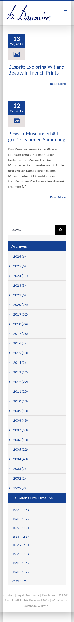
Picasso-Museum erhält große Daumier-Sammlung (36, 136)
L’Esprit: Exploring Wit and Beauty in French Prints (36, 70)
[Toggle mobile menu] (66, 9)
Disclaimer (49, 595)
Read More (58, 83)
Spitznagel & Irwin (36, 605)
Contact (9, 595)
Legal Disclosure (28, 595)
